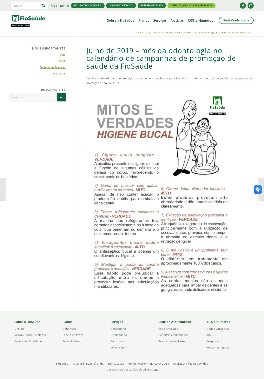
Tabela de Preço (73, 335)
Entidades (59, 73)
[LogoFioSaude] (28, 18)
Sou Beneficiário (152, 5)
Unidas (203, 363)
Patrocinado (118, 341)
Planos (67, 322)
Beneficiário (118, 329)
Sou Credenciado (121, 5)
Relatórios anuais (217, 347)
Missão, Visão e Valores (30, 335)
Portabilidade (71, 341)
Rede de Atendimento (174, 322)
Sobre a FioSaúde (27, 322)
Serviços (117, 322)
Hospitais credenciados (173, 335)
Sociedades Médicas (53, 67)
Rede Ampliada (168, 329)
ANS (63, 54)
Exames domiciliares (171, 341)
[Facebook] (243, 5)
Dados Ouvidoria (217, 329)
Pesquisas (213, 341)
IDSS (209, 335)
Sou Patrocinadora (87, 5)
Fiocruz (61, 61)
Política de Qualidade (28, 341)
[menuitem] (121, 20)
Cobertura (69, 329)
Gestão (19, 329)
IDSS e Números (218, 322)
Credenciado (119, 335)
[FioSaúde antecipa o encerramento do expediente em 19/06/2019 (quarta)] (3, 189)
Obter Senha (119, 347)
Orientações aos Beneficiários (191, 5)
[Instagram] (251, 5)
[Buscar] (43, 5)
